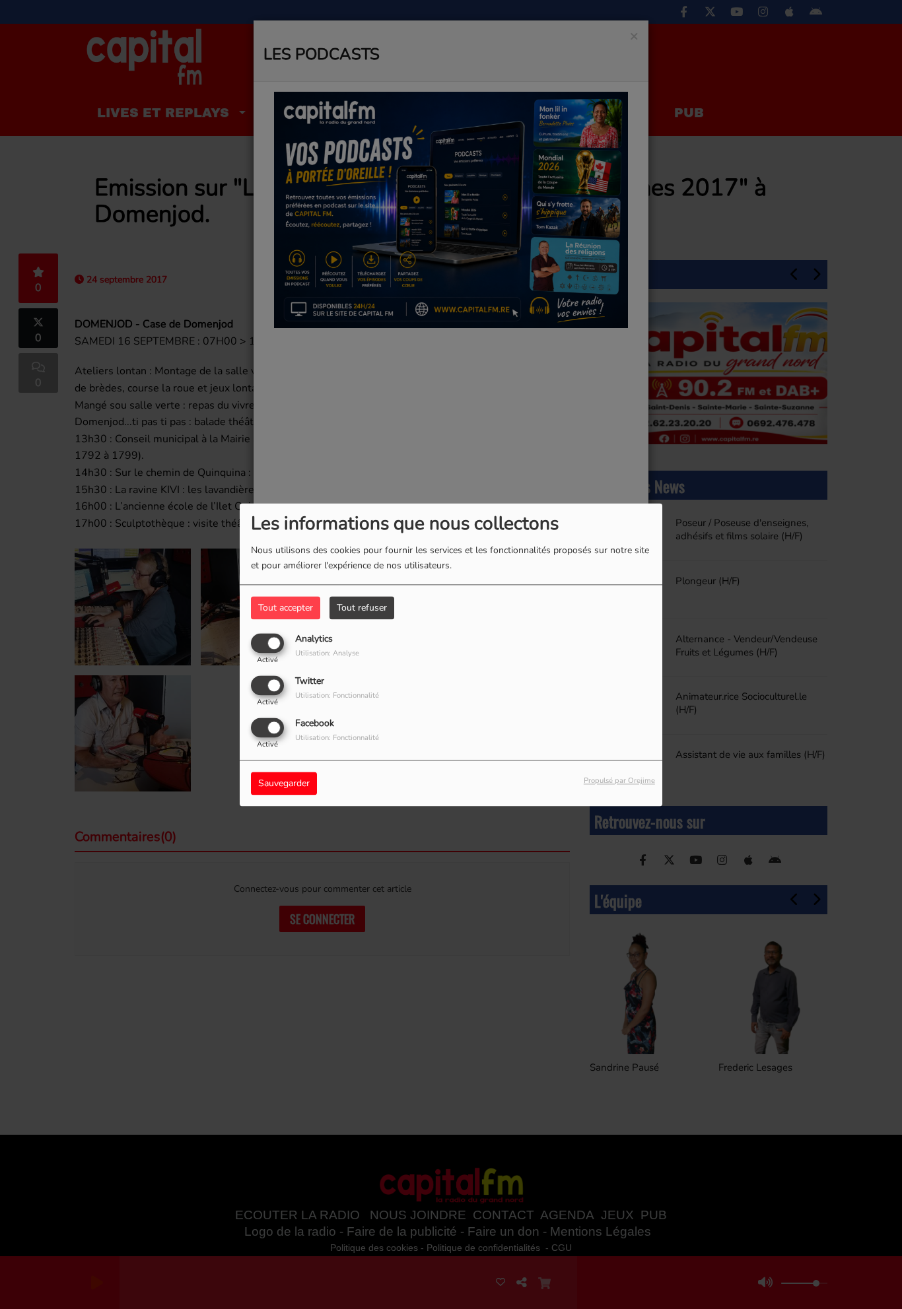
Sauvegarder (284, 783)
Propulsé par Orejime (619, 781)
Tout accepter (285, 607)
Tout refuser (362, 607)
